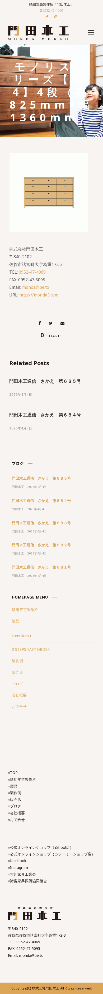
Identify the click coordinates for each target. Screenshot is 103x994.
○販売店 (14, 799)
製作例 (17, 660)
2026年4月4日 (20, 394)
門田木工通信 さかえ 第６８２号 (41, 544)
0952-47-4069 (32, 272)
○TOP (13, 772)
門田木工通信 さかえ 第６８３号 (41, 522)
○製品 (12, 786)
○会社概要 (16, 812)
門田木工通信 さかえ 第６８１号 (41, 567)
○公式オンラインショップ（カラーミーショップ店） (51, 854)
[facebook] (47, 16)
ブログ (17, 683)
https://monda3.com (38, 295)
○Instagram (18, 867)
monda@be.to (35, 287)
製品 (15, 620)
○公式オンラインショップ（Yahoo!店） (40, 847)
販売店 (17, 672)
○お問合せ (16, 819)
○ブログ (14, 805)
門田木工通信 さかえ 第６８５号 (45, 381)
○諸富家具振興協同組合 (27, 880)
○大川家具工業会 (22, 874)
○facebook (17, 860)
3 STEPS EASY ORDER (31, 649)
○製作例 (14, 792)
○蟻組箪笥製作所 (22, 779)
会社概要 (19, 695)
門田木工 (18, 487)
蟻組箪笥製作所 (25, 609)
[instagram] (55, 16)
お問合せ (19, 706)
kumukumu (21, 635)
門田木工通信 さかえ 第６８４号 (45, 415)
